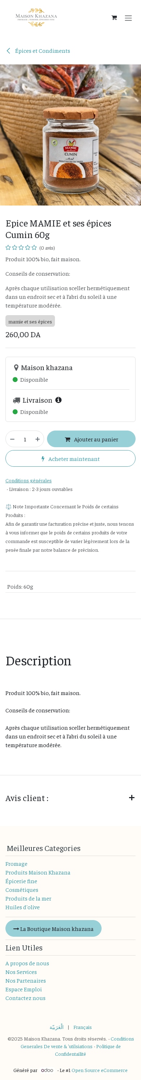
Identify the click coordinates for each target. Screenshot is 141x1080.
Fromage (16, 863)
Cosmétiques (21, 889)
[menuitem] (57, 1027)
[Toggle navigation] (128, 17)
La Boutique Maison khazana (56, 928)
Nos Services (21, 971)
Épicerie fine (21, 880)
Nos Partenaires (25, 980)
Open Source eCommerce (100, 1070)
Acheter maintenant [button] (73, 458)
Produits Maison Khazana (37, 872)
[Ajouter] (38, 439)
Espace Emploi (23, 988)
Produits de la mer (28, 898)
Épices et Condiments (42, 50)
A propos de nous (27, 962)
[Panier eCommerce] (114, 17)
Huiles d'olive (22, 906)
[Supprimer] (12, 439)
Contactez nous (25, 997)
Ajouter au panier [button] (95, 438)
